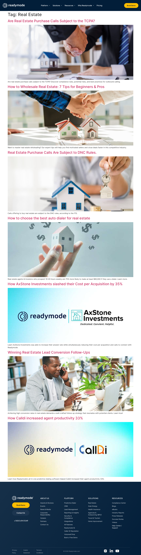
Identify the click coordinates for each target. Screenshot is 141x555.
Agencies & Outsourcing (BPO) (95, 514)
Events (42, 506)
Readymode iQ (69, 528)
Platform (68, 498)
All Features (68, 524)
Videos (114, 522)
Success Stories (118, 519)
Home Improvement (95, 521)
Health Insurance (94, 509)
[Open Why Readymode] (93, 5)
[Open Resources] (75, 5)
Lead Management (71, 509)
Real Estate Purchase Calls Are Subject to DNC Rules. (52, 152)
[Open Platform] (49, 5)
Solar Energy (92, 506)
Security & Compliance (68, 517)
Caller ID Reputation (71, 531)
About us (44, 498)
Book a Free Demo (70, 537)
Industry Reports (118, 513)
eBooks (114, 509)
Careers (43, 518)
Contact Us (44, 524)
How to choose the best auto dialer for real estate (49, 218)
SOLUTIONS (93, 498)
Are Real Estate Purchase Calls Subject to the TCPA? (52, 21)
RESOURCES (117, 498)
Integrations (68, 521)
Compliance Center (119, 503)
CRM (66, 506)
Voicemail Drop (69, 534)
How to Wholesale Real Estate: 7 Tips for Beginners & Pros (56, 87)
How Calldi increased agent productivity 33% (45, 418)
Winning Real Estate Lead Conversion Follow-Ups (49, 352)
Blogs (114, 506)
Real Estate (92, 503)
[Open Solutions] (61, 5)
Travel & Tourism (94, 518)
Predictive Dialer (70, 503)
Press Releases (117, 516)
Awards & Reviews (47, 503)
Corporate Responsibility (45, 514)
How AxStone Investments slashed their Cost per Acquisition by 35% (65, 284)
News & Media (45, 509)
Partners (43, 521)
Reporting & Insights (71, 513)
